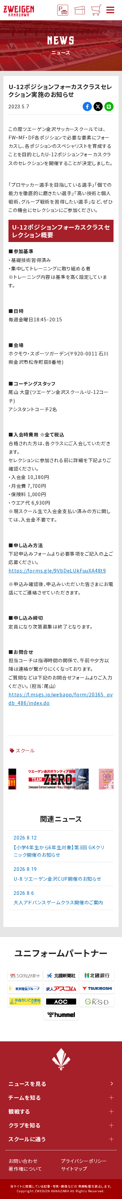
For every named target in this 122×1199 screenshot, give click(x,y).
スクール (25, 750)
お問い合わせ (23, 1160)
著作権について (25, 1168)
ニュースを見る (27, 1083)
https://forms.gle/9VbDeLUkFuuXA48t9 (57, 570)
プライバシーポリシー (84, 1160)
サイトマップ (74, 1168)
